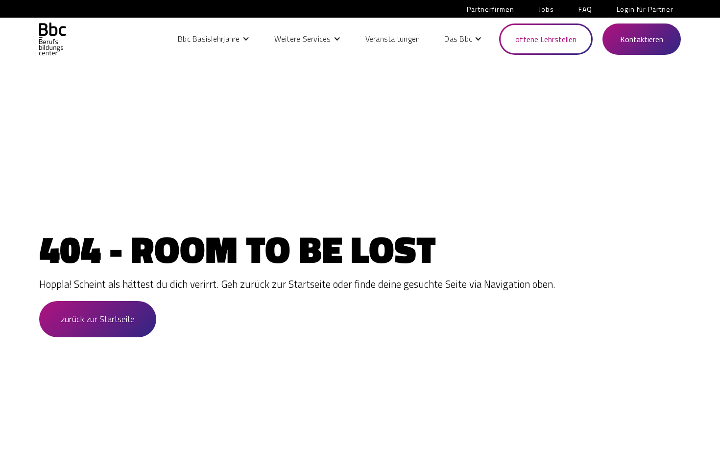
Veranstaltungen (392, 39)
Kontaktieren (641, 39)
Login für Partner (645, 9)
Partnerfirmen (490, 9)
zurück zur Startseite (98, 319)
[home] (52, 39)
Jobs (546, 9)
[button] (214, 38)
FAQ (585, 9)
